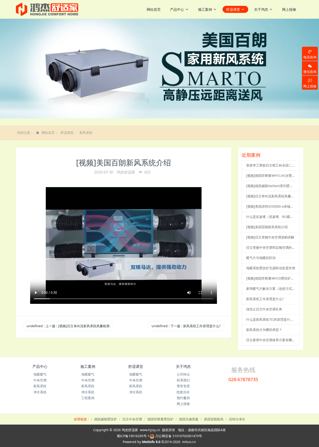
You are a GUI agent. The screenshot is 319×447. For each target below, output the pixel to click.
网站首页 (154, 9)
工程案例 (87, 398)
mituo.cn (189, 442)
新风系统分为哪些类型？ (264, 329)
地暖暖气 (39, 374)
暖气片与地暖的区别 (261, 257)
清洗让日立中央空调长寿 (264, 309)
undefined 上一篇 (68, 326)
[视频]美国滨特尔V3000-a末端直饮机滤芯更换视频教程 (270, 206)
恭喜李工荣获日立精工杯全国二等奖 (270, 165)
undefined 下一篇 (186, 326)
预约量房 (183, 398)
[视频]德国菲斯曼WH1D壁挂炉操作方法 (270, 278)
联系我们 (183, 380)
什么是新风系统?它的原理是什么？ (270, 319)
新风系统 (85, 132)
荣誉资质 (183, 386)
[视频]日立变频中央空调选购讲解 (270, 237)
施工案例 (87, 366)
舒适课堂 (67, 132)
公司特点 (183, 374)
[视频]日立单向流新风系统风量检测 (270, 196)
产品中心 (39, 366)
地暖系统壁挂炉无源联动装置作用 (270, 268)
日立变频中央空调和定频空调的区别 (270, 247)
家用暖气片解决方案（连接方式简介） (270, 288)
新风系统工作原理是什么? (265, 299)
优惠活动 (183, 392)
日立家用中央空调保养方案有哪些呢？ (270, 340)
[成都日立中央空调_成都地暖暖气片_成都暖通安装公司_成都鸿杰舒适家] (47, 9)
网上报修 (183, 403)
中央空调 (39, 380)
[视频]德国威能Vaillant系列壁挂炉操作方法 (270, 186)
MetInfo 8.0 (151, 442)
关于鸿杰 (183, 366)
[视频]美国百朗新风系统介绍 (267, 227)
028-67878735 (243, 379)
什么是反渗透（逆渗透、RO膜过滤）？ (270, 216)
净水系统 (39, 392)
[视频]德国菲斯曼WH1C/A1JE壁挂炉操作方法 (270, 175)
